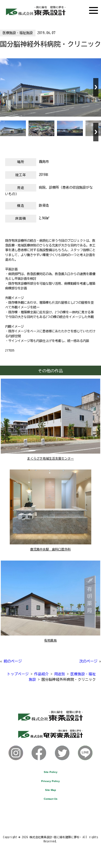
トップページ (18, 674)
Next (95, 87)
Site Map (50, 790)
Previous (5, 87)
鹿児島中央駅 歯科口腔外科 (50, 549)
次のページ (88, 661)
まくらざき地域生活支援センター (50, 458)
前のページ (13, 661)
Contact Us (50, 798)
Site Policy (50, 772)
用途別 (59, 674)
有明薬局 (50, 640)
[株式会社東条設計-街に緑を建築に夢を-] (36, 14)
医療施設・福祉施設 (18, 33)
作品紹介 (41, 674)
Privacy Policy (50, 781)
